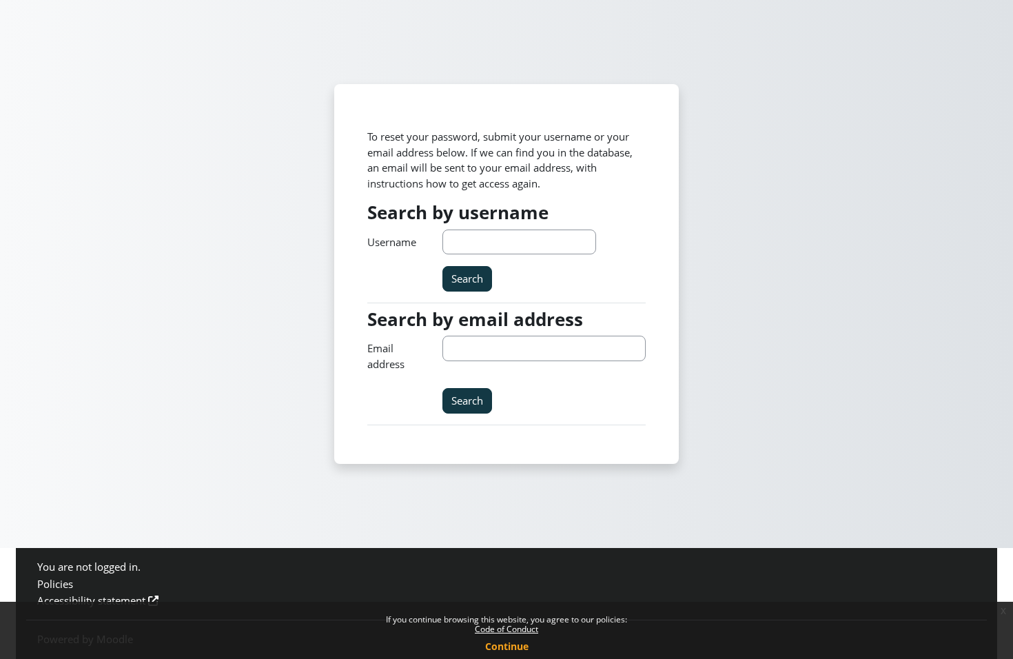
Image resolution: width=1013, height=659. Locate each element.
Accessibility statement (91, 600)
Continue (507, 646)
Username (391, 242)
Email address (386, 356)
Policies (55, 584)
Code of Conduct (506, 629)
